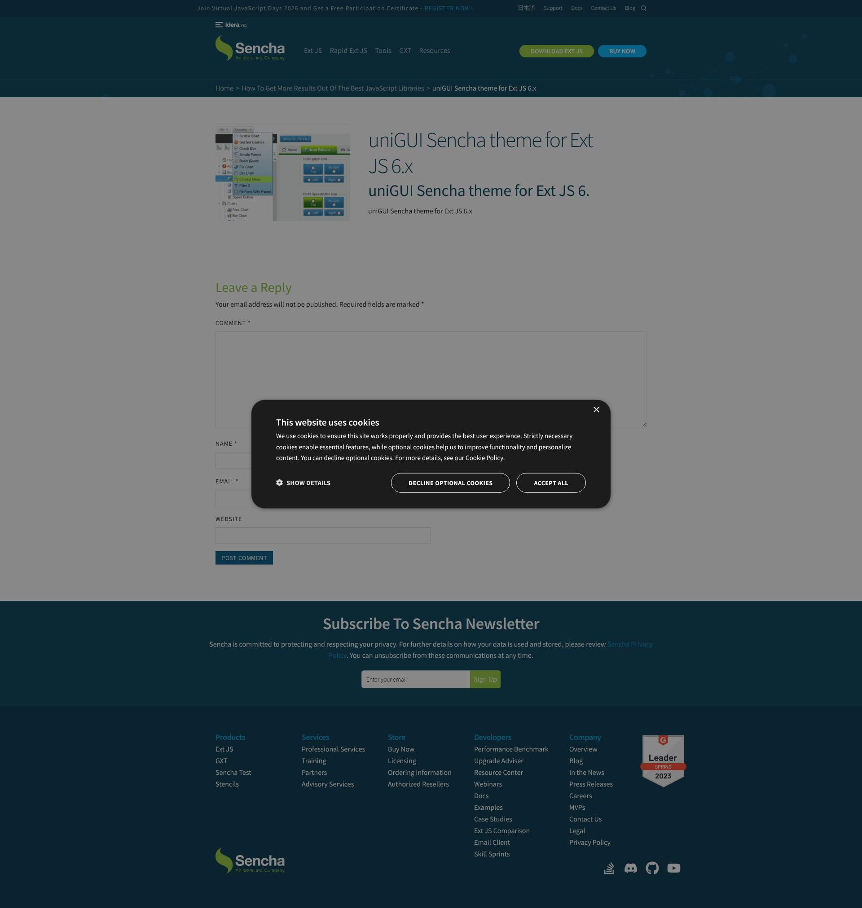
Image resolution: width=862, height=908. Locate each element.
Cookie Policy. (485, 458)
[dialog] (431, 454)
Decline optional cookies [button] (451, 483)
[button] (303, 483)
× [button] (596, 410)
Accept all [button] (551, 483)
